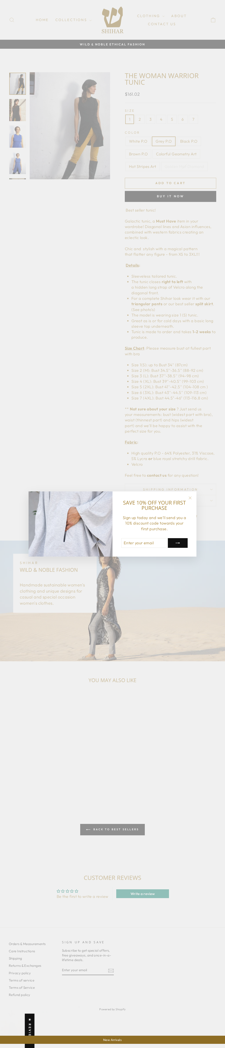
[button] (88, 1007)
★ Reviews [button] (30, 1030)
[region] (112, 1040)
